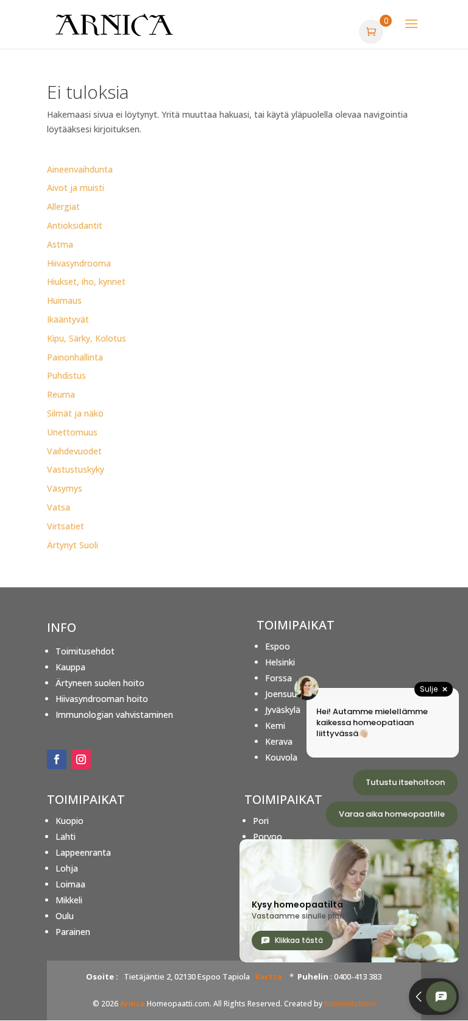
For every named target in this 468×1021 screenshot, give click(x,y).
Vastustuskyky (75, 469)
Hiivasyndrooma (79, 263)
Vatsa (58, 507)
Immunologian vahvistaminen (114, 714)
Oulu (64, 916)
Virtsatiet (65, 526)
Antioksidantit (74, 225)
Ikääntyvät (68, 319)
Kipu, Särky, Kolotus (86, 338)
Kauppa (70, 667)
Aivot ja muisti (75, 187)
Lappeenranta (83, 852)
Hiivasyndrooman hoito (101, 698)
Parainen (72, 931)
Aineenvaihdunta (80, 169)
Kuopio (69, 820)
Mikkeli (68, 900)
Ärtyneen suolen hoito (99, 683)
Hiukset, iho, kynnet (86, 281)
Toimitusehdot (85, 651)
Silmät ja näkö (75, 413)
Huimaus (64, 300)
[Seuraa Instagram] (81, 759)
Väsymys (64, 488)
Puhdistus (66, 375)
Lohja (66, 868)
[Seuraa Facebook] (56, 759)
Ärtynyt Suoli (72, 545)
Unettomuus (72, 432)
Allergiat (63, 206)
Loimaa (70, 884)
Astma (60, 244)
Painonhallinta (75, 357)
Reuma (61, 394)
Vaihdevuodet (74, 451)
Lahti (65, 836)
